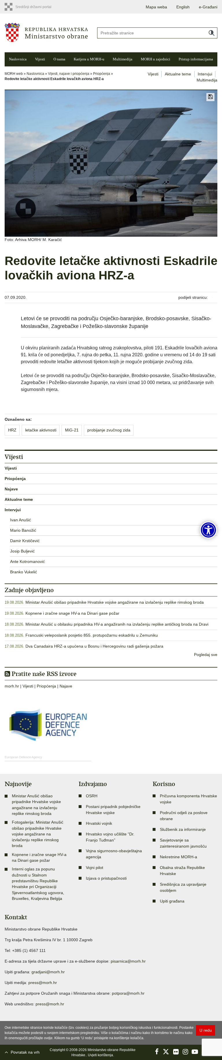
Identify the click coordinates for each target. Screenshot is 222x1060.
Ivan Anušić (20, 520)
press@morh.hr (42, 982)
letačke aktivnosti (40, 430)
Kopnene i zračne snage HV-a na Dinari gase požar (72, 613)
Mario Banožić (23, 530)
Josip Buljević (22, 551)
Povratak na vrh (25, 1052)
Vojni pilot (94, 867)
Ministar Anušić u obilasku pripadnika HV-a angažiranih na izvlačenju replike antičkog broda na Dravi (116, 624)
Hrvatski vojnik (99, 823)
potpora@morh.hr (128, 993)
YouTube (194, 1051)
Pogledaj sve (205, 654)
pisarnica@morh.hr (128, 961)
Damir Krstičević (25, 540)
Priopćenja (101, 74)
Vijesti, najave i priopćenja (68, 74)
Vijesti (40, 59)
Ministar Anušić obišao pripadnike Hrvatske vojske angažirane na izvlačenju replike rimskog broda (114, 602)
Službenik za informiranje (183, 829)
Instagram (185, 1051)
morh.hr (12, 686)
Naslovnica (18, 59)
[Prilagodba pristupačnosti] (208, 530)
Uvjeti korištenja (100, 1055)
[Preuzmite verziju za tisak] (210, 97)
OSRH (91, 796)
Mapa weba (156, 7)
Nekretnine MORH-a (178, 857)
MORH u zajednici (155, 59)
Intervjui (205, 74)
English (183, 7)
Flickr (175, 1051)
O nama (59, 59)
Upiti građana (172, 901)
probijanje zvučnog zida (108, 430)
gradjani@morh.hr (48, 972)
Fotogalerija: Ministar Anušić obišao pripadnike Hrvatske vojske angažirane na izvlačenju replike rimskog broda (37, 834)
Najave (11, 489)
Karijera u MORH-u (89, 59)
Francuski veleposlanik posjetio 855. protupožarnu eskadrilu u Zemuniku (91, 635)
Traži (211, 33)
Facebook (156, 1051)
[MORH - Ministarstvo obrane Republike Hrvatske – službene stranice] (46, 32)
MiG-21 (72, 430)
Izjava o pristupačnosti (106, 878)
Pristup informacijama (196, 59)
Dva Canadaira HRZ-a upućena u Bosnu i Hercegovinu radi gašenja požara (94, 646)
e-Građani (208, 7)
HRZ (12, 430)
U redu (205, 1030)
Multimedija (122, 59)
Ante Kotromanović (27, 561)
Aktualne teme (178, 74)
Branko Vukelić (23, 572)
